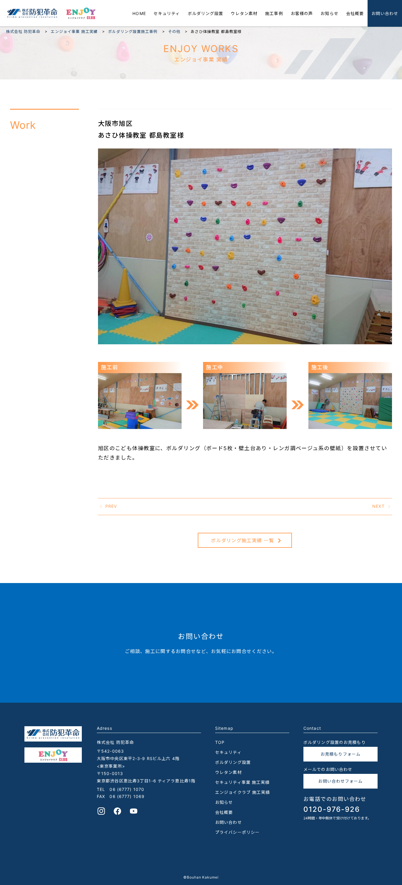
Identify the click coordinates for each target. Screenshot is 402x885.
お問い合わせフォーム (340, 781)
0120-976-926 (331, 809)
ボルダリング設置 (205, 13)
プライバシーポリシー (237, 832)
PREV (111, 505)
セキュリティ (167, 13)
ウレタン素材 (244, 13)
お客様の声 (302, 13)
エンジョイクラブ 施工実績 (242, 792)
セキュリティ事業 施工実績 (242, 782)
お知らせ (329, 13)
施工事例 (274, 13)
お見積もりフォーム (340, 754)
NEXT (378, 505)
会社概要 (355, 13)
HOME (139, 13)
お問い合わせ (384, 13)
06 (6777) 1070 (126, 789)
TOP (220, 742)
